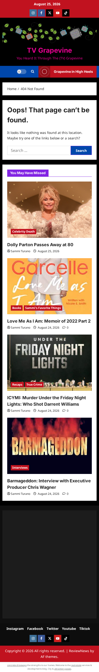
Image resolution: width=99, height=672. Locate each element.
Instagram (15, 628)
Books (16, 308)
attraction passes (62, 668)
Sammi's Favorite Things (43, 308)
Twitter (53, 628)
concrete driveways (17, 665)
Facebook (35, 628)
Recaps (17, 384)
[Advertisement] (49, 564)
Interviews (20, 468)
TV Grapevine (49, 50)
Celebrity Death (23, 231)
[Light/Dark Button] (21, 71)
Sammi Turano (20, 251)
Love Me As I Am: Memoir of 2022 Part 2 (49, 321)
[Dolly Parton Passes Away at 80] (49, 210)
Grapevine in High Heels (73, 71)
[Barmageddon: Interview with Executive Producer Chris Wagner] (49, 446)
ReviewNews (79, 651)
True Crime (34, 384)
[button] (32, 71)
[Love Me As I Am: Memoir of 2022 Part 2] (49, 286)
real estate (76, 665)
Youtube (69, 628)
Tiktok (84, 628)
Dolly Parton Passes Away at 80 (40, 244)
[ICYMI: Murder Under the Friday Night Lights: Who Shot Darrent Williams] (49, 363)
